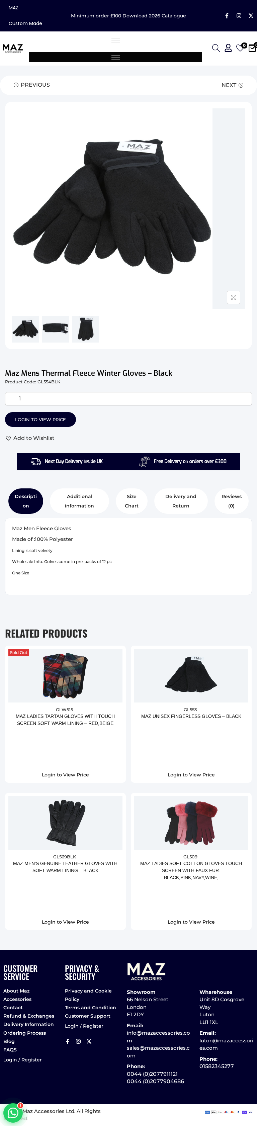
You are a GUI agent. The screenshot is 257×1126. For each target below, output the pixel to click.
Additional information (79, 501)
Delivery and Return (180, 501)
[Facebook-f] (227, 15)
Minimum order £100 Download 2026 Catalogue (128, 15)
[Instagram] (239, 15)
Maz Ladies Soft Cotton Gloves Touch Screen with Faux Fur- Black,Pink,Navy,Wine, (191, 870)
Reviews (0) (232, 501)
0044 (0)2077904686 (155, 1081)
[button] (30, 438)
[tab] (25, 501)
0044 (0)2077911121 (152, 1074)
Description (26, 501)
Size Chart (132, 501)
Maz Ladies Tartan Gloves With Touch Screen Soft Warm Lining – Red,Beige (65, 720)
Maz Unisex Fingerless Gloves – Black (191, 716)
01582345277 (216, 1066)
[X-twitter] (251, 15)
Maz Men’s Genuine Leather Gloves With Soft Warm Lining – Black (65, 867)
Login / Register (22, 1060)
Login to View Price (40, 419)
